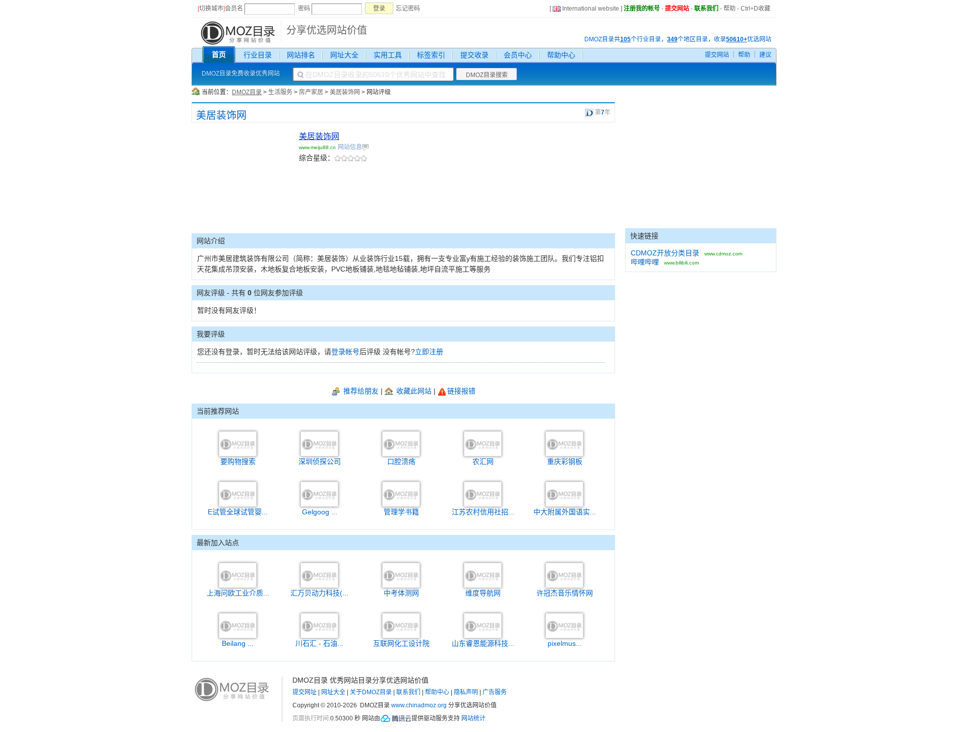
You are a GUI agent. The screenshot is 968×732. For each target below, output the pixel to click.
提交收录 (474, 55)
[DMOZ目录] (237, 32)
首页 (219, 54)
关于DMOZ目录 (371, 692)
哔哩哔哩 (645, 262)
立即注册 (429, 352)
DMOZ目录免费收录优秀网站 (241, 73)
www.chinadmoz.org (419, 705)
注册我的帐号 (642, 8)
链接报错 (461, 391)
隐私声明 (466, 692)
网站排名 (301, 55)
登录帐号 (345, 352)
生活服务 (280, 92)
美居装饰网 (345, 92)
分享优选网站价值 (326, 30)
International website (590, 8)
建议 (765, 54)
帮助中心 (561, 55)
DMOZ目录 (247, 92)
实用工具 (388, 55)
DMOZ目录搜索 (487, 75)
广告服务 (494, 692)
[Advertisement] (242, 181)
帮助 (729, 8)
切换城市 (211, 8)
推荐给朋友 (360, 391)
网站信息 (350, 147)
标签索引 (431, 55)
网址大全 (344, 55)
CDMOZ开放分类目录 (665, 253)
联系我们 (706, 8)
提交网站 (677, 8)
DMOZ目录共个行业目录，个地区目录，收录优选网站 (677, 39)
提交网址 (304, 692)
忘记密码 (408, 8)
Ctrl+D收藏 (755, 8)
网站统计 (473, 718)
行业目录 (258, 55)
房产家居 (311, 92)
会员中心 (518, 55)
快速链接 (644, 236)
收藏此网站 (413, 391)
